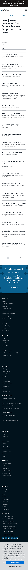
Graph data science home (8, 405)
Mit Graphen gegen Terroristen (9, 154)
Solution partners (6, 473)
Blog (3, 434)
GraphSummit (5, 441)
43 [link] (17, 257)
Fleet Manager (6, 316)
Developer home (6, 378)
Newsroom (6, 15)
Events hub (5, 436)
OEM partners (5, 468)
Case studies (5, 340)
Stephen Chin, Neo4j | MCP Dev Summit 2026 (13, 205)
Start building (14, 287)
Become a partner (6, 463)
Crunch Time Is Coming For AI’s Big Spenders (13, 224)
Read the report (14, 5)
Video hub (4, 453)
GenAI (4, 343)
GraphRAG (5, 345)
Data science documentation (9, 400)
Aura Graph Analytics (7, 303)
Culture (4, 496)
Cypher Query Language (8, 313)
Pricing (4, 328)
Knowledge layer (6, 326)
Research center (6, 451)
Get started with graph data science (11, 403)
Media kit (22, 15)
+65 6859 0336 (12, 526)
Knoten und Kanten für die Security (11, 107)
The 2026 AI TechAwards (8, 136)
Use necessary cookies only (15, 566)
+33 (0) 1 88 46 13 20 (12, 523)
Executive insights (7, 417)
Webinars (4, 456)
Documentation (6, 381)
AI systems (5, 338)
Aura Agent (5, 306)
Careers (4, 494)
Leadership (5, 501)
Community (5, 376)
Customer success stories (8, 415)
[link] (20, 258)
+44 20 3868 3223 (9, 521)
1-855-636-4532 (8, 516)
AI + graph (5, 369)
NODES (4, 443)
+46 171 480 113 (11, 518)
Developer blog (6, 386)
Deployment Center (7, 383)
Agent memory (6, 371)
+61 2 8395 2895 (12, 528)
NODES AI (5, 446)
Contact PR (13, 15)
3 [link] (12, 257)
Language (4, 42)
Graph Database (6, 318)
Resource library (6, 448)
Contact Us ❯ (6, 513)
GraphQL (4, 323)
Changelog (5, 374)
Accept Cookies (15, 562)
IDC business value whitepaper (10, 420)
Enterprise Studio (6, 308)
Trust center (5, 509)
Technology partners (7, 475)
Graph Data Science (7, 321)
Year (3, 48)
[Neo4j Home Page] (5, 10)
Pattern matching (6, 355)
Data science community (8, 398)
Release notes (6, 391)
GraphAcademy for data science (10, 408)
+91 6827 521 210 (9, 531)
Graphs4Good (5, 499)
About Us (4, 489)
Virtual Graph (5, 331)
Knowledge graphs (7, 350)
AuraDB (4, 301)
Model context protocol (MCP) (10, 352)
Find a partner (5, 465)
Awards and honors (7, 491)
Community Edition (7, 311)
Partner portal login (7, 470)
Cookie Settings (12, 555)
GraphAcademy (6, 388)
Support (4, 506)
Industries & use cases (8, 348)
